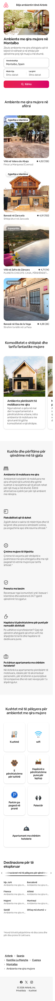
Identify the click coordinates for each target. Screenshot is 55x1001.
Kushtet (33, 990)
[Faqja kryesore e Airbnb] (6, 5)
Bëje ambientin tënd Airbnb (31, 5)
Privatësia (21, 990)
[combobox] (26, 64)
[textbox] (15, 75)
